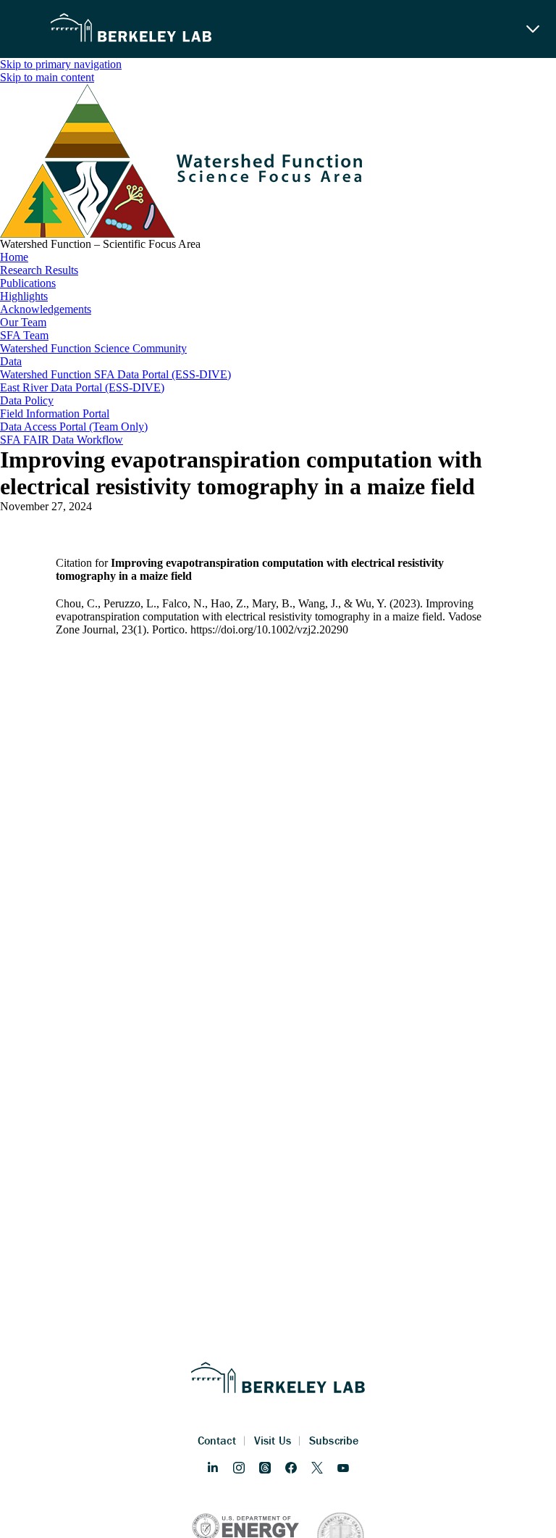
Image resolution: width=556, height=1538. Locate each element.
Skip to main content (47, 77)
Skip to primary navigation (61, 64)
